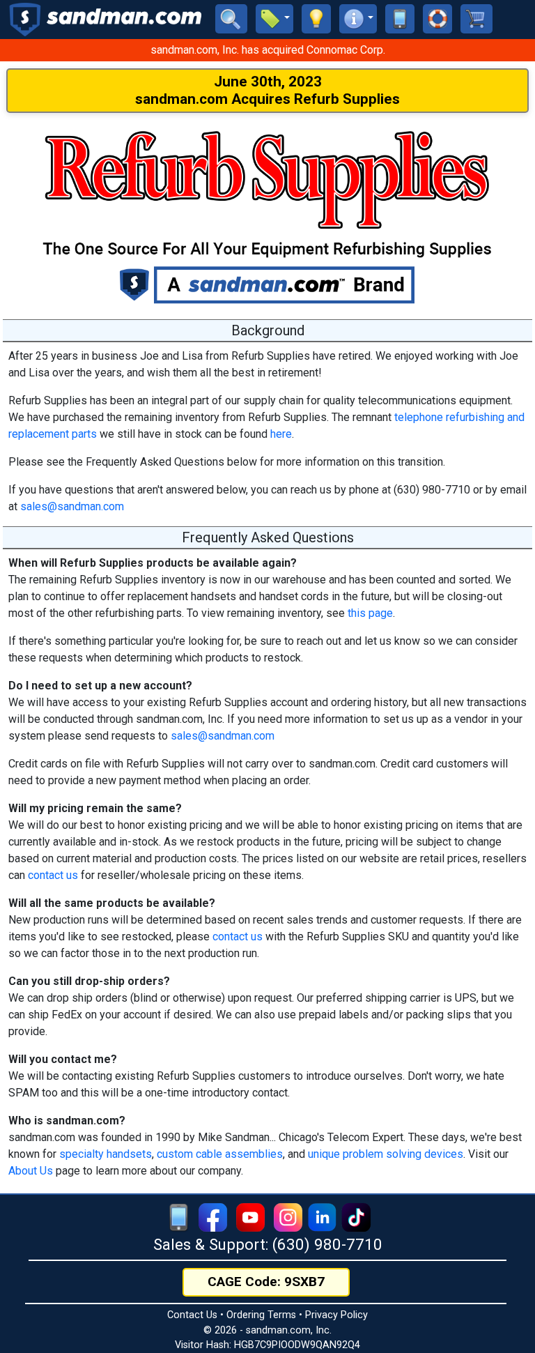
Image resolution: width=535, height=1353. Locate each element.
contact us (53, 875)
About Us (30, 1170)
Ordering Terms (261, 1315)
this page (370, 613)
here (281, 434)
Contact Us (192, 1315)
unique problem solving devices (385, 1154)
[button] (274, 18)
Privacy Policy (336, 1315)
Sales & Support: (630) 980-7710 (267, 1244)
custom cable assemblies (220, 1154)
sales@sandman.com (72, 506)
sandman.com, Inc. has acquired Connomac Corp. (267, 49)
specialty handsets (105, 1154)
